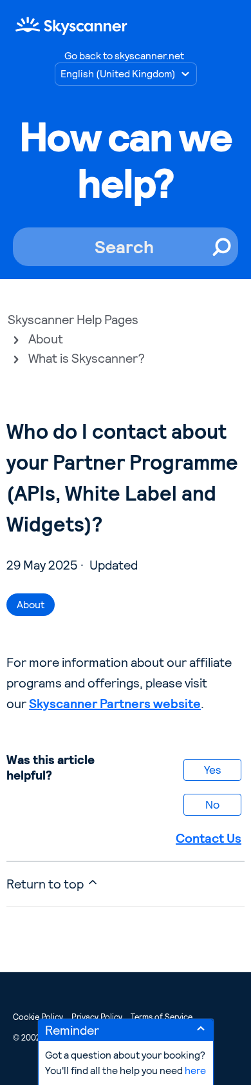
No (212, 804)
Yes (212, 769)
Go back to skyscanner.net (124, 56)
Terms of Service (161, 1017)
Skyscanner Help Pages (73, 319)
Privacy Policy (96, 1017)
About (45, 339)
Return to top (46, 884)
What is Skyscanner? (86, 358)
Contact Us (208, 838)
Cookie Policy (38, 1017)
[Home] (71, 25)
